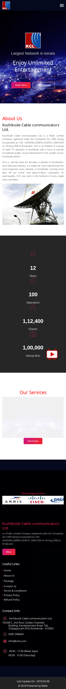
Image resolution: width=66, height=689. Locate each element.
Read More (21, 85)
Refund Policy (12, 599)
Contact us (10, 586)
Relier (44, 685)
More (8, 552)
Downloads (33, 441)
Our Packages (44, 85)
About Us (9, 575)
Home (7, 570)
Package (9, 581)
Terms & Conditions (15, 590)
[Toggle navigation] (62, 5)
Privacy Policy (11, 595)
